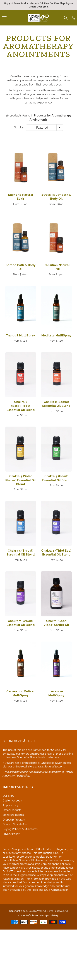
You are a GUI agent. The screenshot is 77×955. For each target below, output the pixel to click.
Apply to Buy (11, 805)
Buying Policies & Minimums (20, 829)
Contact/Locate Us (15, 824)
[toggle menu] (4, 17)
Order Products (12, 809)
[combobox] (44, 127)
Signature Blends (13, 814)
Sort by (19, 127)
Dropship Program (14, 819)
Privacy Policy (11, 833)
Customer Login (13, 800)
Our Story (8, 795)
